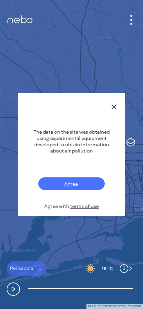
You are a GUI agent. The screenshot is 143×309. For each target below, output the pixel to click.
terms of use (84, 206)
